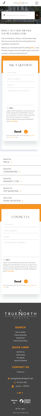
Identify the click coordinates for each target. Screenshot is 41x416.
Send (17, 131)
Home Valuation (12, 201)
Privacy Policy (14, 121)
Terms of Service (11, 137)
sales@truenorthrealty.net (21, 379)
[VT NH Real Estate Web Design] (25, 401)
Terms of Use (24, 412)
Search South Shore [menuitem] (20, 341)
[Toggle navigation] (36, 3)
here (32, 48)
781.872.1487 (22, 382)
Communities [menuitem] (20, 355)
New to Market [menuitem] (20, 332)
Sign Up (26, 386)
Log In (18, 386)
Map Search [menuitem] (20, 338)
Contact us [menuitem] (20, 372)
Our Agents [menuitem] (20, 358)
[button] (37, 15)
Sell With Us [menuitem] (20, 352)
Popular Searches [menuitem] (20, 335)
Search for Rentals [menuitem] (20, 361)
